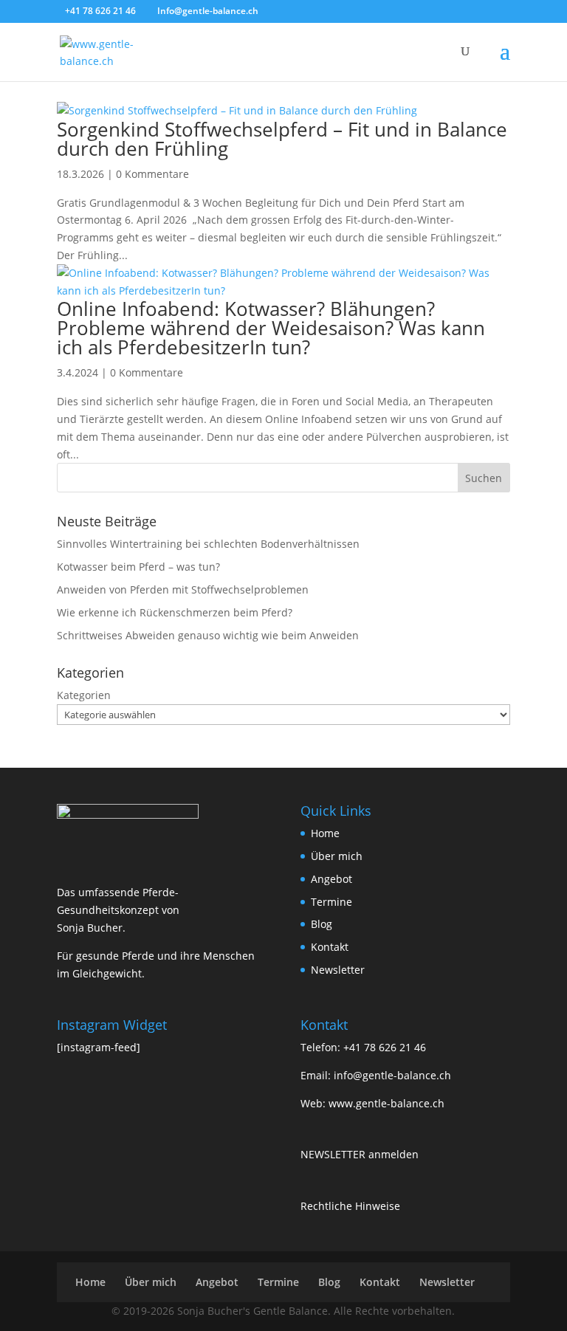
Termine (331, 902)
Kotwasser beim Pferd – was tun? (138, 567)
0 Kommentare (152, 174)
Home (325, 833)
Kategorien (84, 695)
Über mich (336, 856)
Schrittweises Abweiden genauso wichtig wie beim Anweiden (208, 635)
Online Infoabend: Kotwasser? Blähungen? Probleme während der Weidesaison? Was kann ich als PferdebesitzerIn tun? (271, 327)
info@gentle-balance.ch (392, 1075)
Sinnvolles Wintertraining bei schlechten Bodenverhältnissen (208, 544)
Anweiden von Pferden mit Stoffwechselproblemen (183, 589)
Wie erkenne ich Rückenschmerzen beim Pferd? (174, 612)
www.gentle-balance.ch (386, 1103)
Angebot (331, 879)
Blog (321, 924)
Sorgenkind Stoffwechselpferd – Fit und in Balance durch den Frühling (282, 139)
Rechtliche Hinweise (350, 1206)
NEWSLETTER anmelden (359, 1154)
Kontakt (329, 947)
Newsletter (338, 970)
